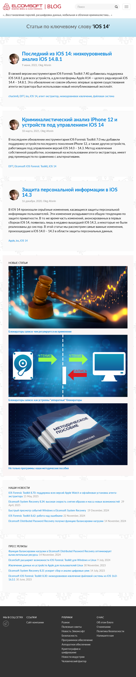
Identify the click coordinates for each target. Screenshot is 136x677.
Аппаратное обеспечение (76, 644)
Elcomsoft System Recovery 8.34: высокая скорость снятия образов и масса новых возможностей (64, 501)
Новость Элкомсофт (73, 631)
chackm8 (13, 96)
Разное (66, 622)
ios (27, 96)
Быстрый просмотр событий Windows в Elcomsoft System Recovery (47, 510)
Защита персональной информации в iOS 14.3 (69, 192)
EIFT (22, 96)
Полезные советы (72, 626)
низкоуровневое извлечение (76, 96)
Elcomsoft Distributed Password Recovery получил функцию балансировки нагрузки (55, 520)
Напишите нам (105, 635)
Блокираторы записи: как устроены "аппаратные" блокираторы (45, 400)
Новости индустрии (73, 656)
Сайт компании (35, 622)
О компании (103, 626)
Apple (11, 240)
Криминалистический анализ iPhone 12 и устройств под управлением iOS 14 (69, 122)
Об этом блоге (105, 622)
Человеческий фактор (74, 661)
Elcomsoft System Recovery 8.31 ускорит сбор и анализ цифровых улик (48, 570)
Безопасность (69, 635)
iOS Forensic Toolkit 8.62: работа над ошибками (35, 515)
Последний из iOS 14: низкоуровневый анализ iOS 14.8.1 (67, 56)
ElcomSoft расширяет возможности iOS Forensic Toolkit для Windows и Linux (52, 560)
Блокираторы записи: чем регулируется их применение (40, 331)
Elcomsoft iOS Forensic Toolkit (31, 166)
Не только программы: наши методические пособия (38, 468)
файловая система (103, 96)
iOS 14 (33, 96)
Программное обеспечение (77, 640)
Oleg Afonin (44, 65)
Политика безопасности (110, 631)
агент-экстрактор (49, 96)
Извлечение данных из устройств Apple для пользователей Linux (45, 565)
